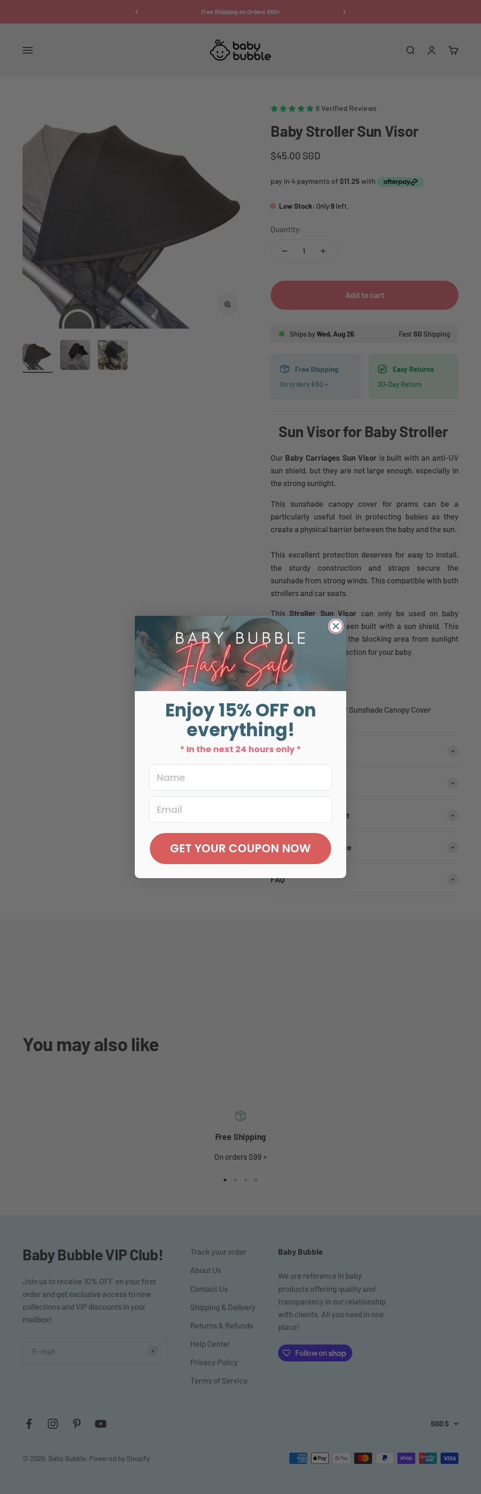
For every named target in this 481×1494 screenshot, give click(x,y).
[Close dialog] (335, 626)
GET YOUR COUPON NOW (240, 848)
